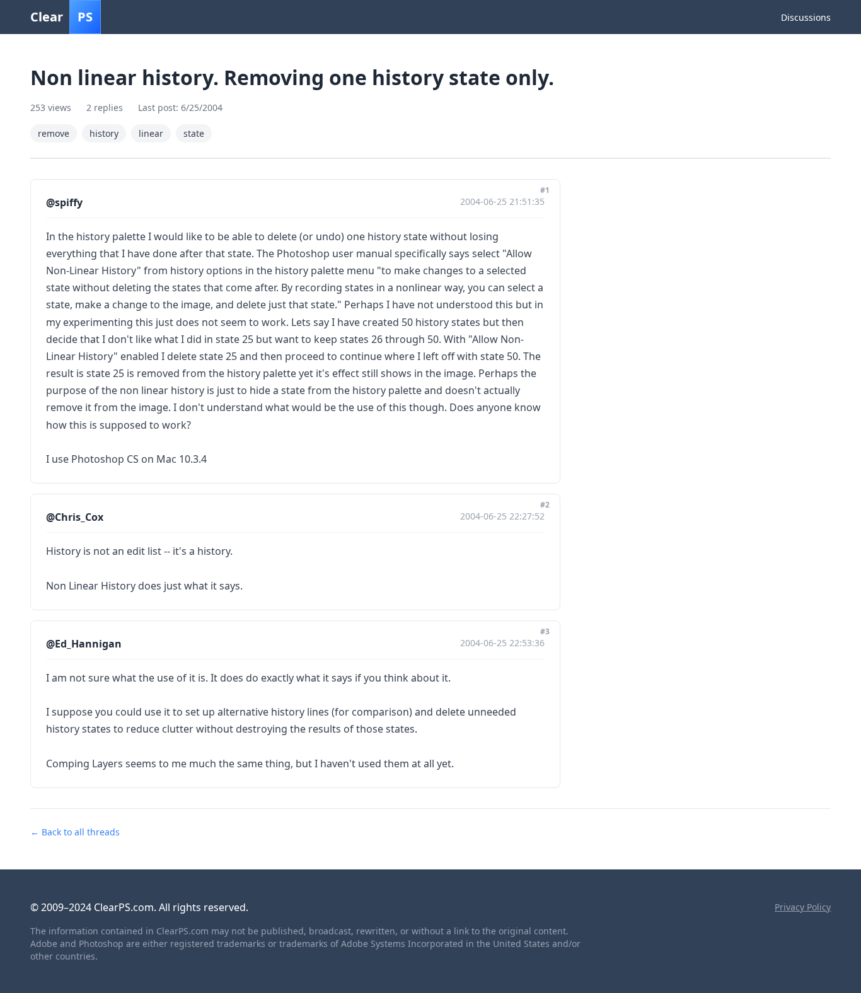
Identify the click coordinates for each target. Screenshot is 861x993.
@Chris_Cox (74, 517)
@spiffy (64, 202)
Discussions (806, 17)
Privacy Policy (803, 907)
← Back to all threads (75, 832)
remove (53, 133)
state (193, 133)
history (104, 133)
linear (151, 133)
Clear (61, 16)
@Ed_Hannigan (84, 644)
